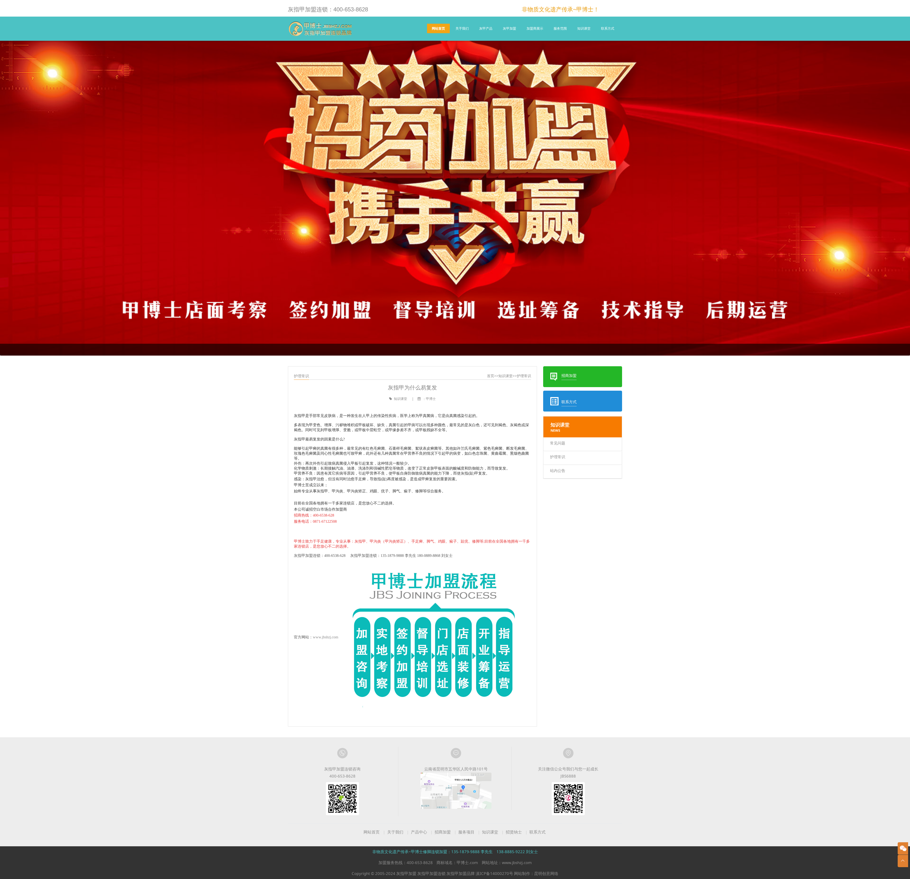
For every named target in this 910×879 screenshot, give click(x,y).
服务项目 (466, 832)
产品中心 (419, 832)
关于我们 (462, 28)
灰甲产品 (485, 28)
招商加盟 (443, 832)
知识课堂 (584, 28)
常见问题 (557, 443)
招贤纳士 (514, 832)
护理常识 (524, 375)
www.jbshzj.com (325, 637)
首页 (490, 375)
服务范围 (560, 28)
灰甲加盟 (509, 28)
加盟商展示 (535, 28)
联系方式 (607, 28)
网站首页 (438, 28)
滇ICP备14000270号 (494, 873)
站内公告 (557, 470)
